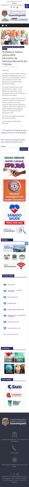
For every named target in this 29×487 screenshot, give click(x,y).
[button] (27, 6)
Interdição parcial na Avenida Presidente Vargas (14, 5)
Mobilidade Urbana (7, 47)
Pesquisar (3, 146)
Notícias (15, 47)
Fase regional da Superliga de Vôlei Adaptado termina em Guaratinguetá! (14, 131)
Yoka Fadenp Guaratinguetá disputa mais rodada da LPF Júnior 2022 (13, 141)
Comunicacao (14, 66)
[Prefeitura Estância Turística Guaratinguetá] (3, 25)
